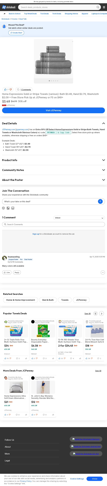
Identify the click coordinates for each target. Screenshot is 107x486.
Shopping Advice (71, 14)
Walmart (34, 354)
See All (88, 313)
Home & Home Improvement (20, 300)
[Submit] (5, 224)
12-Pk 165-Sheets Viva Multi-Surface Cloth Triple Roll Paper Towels (70, 341)
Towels (65, 300)
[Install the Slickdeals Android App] (86, 446)
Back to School (14, 14)
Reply (17, 272)
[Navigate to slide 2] (51, 81)
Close (94, 479)
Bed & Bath (48, 300)
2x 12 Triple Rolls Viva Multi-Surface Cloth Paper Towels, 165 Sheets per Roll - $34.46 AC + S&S (16, 341)
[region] (53, 480)
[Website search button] (98, 7)
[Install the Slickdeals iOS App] (86, 453)
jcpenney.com (22, 129)
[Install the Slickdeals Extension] (86, 439)
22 (62, 358)
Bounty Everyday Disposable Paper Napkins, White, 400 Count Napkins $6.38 (40, 341)
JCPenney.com (8, 129)
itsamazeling (14, 257)
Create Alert (17, 33)
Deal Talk (22, 19)
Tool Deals (44, 14)
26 (89, 358)
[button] (10, 89)
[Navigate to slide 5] (58, 81)
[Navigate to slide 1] (49, 81)
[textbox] (50, 201)
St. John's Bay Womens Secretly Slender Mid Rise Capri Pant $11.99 (43, 397)
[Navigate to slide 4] (56, 81)
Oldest (57, 218)
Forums (14, 19)
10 (8, 358)
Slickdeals (6, 19)
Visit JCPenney (53, 110)
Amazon (7, 354)
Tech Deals (56, 14)
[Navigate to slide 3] (53, 81)
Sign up (36, 234)
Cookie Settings (77, 479)
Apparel (85, 14)
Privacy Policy (25, 481)
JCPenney (81, 300)
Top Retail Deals (30, 14)
